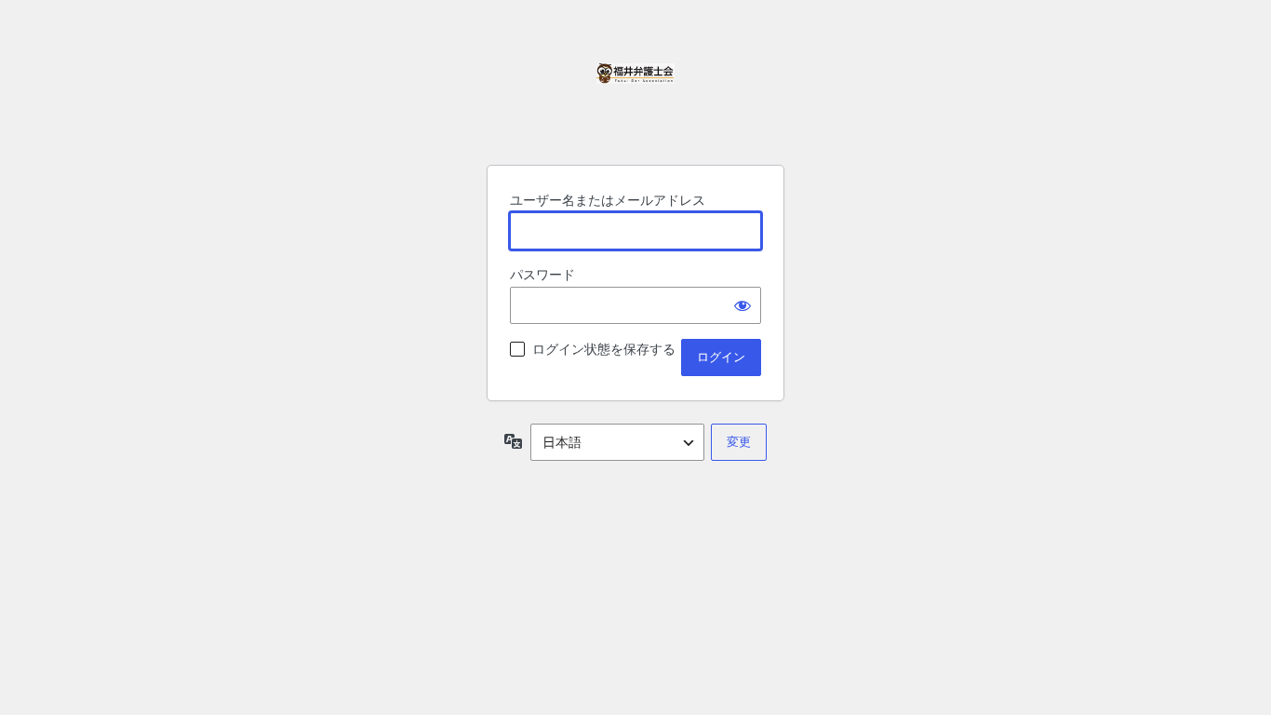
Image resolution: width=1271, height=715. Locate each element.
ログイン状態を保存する (604, 349)
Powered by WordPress (635, 102)
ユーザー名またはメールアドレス (607, 200)
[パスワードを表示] (742, 305)
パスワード (542, 274)
